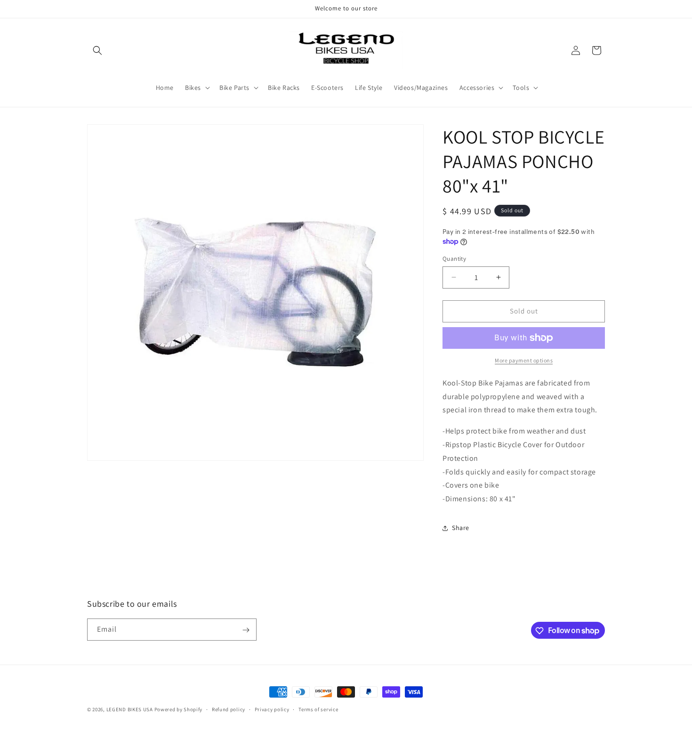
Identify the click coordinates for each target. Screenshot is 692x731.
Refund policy (228, 709)
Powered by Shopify (178, 709)
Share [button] (460, 527)
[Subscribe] (245, 630)
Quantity (454, 259)
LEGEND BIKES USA (129, 709)
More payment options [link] (524, 360)
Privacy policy (272, 709)
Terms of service (318, 709)
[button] (97, 50)
